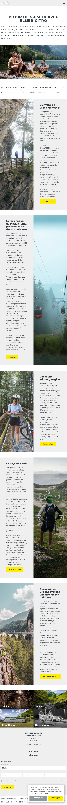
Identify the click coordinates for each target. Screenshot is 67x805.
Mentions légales (7, 802)
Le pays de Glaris (14, 569)
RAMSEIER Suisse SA (23, 802)
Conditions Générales (8, 798)
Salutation (5, 764)
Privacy (45, 793)
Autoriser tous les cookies (55, 798)
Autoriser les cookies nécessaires (38, 798)
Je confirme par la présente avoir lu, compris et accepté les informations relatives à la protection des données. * (34, 781)
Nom (26, 775)
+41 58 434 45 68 (34, 744)
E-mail (48, 775)
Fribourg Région (48, 444)
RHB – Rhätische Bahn (50, 676)
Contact (33, 755)
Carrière (33, 751)
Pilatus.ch (12, 357)
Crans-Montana (47, 201)
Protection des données (27, 798)
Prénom (5, 775)
